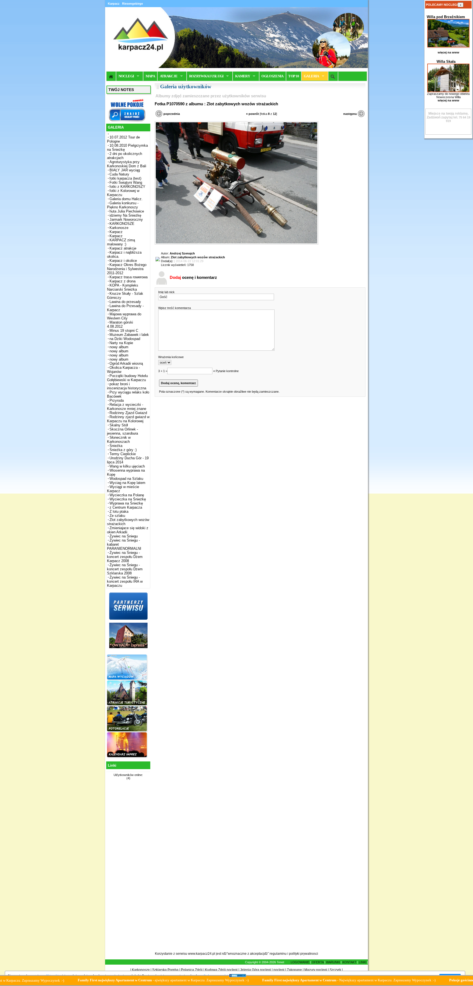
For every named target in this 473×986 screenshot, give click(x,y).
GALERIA (311, 76)
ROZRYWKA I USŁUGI (206, 76)
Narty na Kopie (121, 343)
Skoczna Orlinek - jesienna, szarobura (122, 431)
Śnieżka (115, 446)
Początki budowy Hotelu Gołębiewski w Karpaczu (127, 378)
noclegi (278, 970)
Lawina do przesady (125, 302)
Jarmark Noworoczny (126, 219)
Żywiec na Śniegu (123, 536)
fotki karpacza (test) (125, 178)
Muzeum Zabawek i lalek (129, 335)
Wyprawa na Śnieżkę (126, 503)
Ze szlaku (117, 516)
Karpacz (116, 232)
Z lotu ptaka (118, 511)
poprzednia (171, 113)
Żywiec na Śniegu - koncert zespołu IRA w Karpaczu (125, 581)
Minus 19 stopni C (123, 330)
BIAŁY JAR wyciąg (124, 170)
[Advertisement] (127, 869)
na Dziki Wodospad (124, 339)
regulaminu (278, 954)
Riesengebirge (132, 3)
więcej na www (448, 52)
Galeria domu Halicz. (126, 199)
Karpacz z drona (122, 281)
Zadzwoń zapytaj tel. (448, 115)
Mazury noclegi (315, 970)
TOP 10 (293, 76)
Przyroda (116, 400)
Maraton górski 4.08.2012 (120, 324)
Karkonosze (118, 228)
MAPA (150, 76)
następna (350, 113)
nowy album (118, 347)
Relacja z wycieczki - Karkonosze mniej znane (126, 407)
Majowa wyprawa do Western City (124, 316)
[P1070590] (236, 243)
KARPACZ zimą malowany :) (121, 242)
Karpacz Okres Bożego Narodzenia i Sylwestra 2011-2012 (126, 269)
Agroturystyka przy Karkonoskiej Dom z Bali (126, 164)
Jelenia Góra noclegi (255, 970)
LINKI (362, 962)
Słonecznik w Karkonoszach (119, 439)
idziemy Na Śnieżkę (125, 215)
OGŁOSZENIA (272, 76)
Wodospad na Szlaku (126, 479)
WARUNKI (333, 962)
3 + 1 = (162, 371)
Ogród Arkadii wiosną (126, 363)
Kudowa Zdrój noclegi (221, 970)
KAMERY (242, 76)
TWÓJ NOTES (121, 89)
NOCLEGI (126, 76)
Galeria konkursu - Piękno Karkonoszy (123, 205)
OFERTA (318, 962)
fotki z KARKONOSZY (127, 187)
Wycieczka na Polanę (126, 495)
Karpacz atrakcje (122, 248)
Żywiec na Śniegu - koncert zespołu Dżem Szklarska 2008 (125, 569)
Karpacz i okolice (123, 261)
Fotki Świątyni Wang (125, 182)
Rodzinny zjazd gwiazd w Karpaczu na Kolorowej (128, 419)
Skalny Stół (118, 425)
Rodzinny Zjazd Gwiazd (128, 413)
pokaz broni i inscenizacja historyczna (126, 386)
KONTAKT (349, 962)
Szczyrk (335, 970)
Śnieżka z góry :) (123, 450)
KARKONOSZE (121, 224)
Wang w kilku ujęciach (127, 466)
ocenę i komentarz (193, 277)
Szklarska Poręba (165, 970)
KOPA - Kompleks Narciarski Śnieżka (122, 287)
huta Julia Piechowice (126, 211)
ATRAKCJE (169, 76)
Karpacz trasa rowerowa (128, 277)
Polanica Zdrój (192, 970)
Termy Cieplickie (122, 454)
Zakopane (294, 970)
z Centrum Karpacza (125, 507)
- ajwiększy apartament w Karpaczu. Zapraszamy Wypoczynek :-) (132, 980)
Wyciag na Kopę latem (127, 483)
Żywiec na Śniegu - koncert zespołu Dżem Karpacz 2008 (125, 557)
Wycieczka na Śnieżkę (127, 499)
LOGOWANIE (300, 962)
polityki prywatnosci (303, 954)
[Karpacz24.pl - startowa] (111, 76)
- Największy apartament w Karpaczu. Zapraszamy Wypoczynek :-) (317, 980)
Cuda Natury (119, 174)
